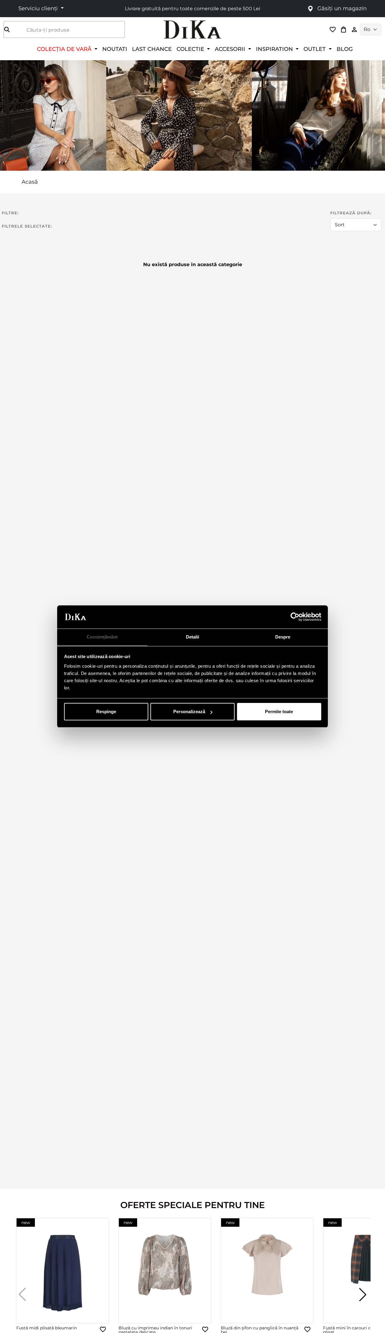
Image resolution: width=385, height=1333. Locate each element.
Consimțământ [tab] (102, 636)
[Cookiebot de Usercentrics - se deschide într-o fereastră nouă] (295, 617)
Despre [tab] (283, 636)
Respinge (106, 711)
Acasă (30, 182)
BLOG (345, 49)
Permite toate (279, 711)
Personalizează (189, 711)
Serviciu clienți (38, 8)
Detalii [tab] (192, 636)
